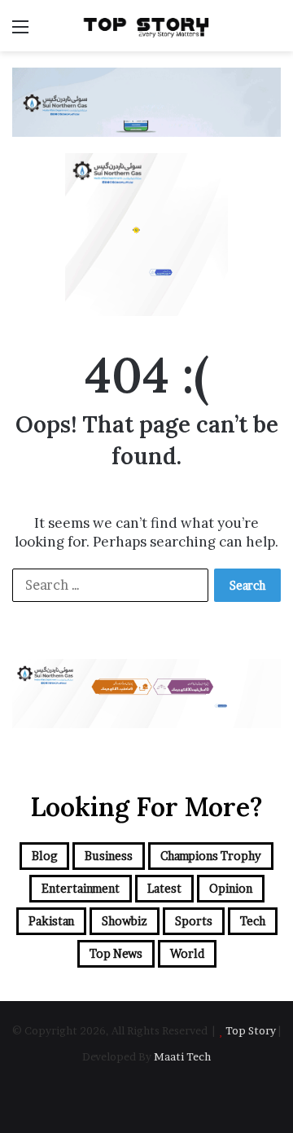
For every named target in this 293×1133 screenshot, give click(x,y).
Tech (252, 921)
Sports (193, 921)
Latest (164, 888)
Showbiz (124, 921)
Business (109, 856)
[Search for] (273, 32)
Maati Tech (182, 1056)
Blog (44, 856)
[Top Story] (146, 25)
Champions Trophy (210, 856)
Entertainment (81, 888)
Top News (116, 953)
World (187, 953)
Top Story (250, 1030)
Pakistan (51, 921)
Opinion (230, 888)
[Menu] (20, 32)
